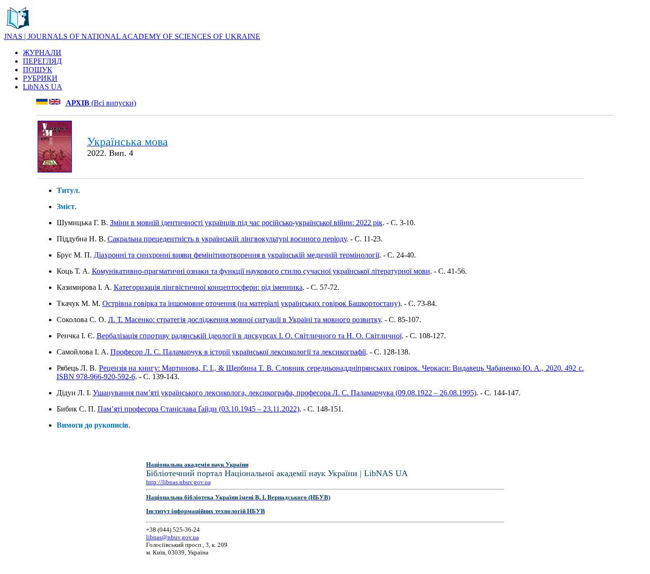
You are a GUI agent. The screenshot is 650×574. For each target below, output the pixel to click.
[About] (18, 30)
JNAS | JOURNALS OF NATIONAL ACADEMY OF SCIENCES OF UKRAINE (132, 36)
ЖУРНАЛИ (42, 52)
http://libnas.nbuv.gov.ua (178, 482)
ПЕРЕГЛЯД (42, 61)
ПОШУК (37, 70)
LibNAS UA (42, 87)
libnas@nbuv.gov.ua (172, 537)
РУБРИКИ (40, 78)
